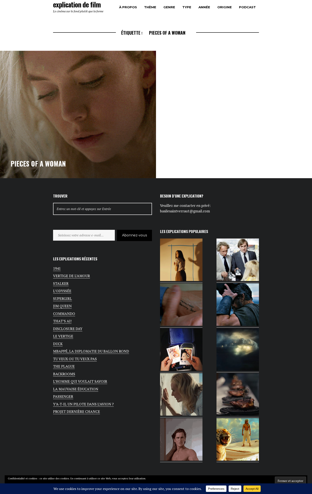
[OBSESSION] (181, 350)
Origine (224, 7)
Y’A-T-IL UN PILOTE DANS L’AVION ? (83, 404)
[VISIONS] (181, 395)
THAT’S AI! (62, 321)
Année (204, 7)
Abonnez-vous (134, 235)
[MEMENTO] (181, 305)
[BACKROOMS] (181, 261)
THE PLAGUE (64, 366)
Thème (150, 7)
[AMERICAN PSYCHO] (181, 440)
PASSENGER (63, 396)
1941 (57, 268)
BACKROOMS (64, 373)
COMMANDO (64, 313)
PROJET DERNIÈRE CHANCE (76, 411)
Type (186, 7)
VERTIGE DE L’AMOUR (71, 275)
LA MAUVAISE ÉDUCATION (75, 389)
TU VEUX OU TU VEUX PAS (75, 358)
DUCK (58, 343)
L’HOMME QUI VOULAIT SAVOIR (80, 381)
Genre (169, 7)
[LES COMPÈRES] (237, 261)
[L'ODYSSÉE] (237, 305)
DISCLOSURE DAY (67, 328)
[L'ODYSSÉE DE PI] (237, 440)
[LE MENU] (237, 395)
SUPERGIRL (62, 298)
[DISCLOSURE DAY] (237, 350)
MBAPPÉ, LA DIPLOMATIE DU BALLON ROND (91, 351)
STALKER (61, 283)
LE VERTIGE (63, 336)
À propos (128, 7)
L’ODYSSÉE (62, 290)
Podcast (247, 7)
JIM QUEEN (62, 305)
